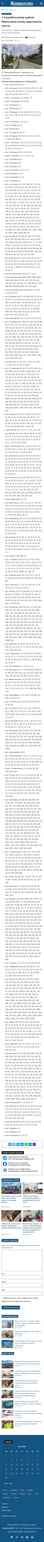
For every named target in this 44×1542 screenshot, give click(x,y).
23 (6, 1473)
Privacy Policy (6, 1510)
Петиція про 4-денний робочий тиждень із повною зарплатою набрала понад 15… (28, 1413)
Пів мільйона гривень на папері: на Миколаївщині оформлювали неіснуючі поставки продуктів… (27, 1393)
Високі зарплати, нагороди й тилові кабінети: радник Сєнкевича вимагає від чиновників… (27, 1323)
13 (27, 1464)
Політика (14, 1494)
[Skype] (18, 1144)
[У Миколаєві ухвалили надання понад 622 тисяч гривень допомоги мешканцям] (7, 1344)
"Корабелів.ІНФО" (8, 1528)
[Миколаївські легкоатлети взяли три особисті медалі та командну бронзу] (11, 1188)
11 (17, 1464)
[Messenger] (22, 1144)
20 (27, 1469)
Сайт (3, 1290)
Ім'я (3, 1274)
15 (37, 1464)
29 (37, 1473)
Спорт (30, 1494)
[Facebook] (9, 1144)
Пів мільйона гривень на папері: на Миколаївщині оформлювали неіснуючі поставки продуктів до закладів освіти (32, 1228)
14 (32, 1464)
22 (37, 1469)
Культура (5, 1494)
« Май (6, 1483)
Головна (5, 10)
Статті (37, 1494)
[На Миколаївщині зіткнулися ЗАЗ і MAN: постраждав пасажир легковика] (7, 1404)
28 (32, 1473)
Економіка (30, 1490)
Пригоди (22, 1494)
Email (4, 1282)
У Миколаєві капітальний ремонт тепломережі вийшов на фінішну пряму (11, 1226)
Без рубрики (13, 1490)
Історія (5, 1490)
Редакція (5, 1507)
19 (22, 1469)
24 (11, 1473)
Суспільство (12, 10)
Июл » (11, 1483)
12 (22, 1464)
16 (6, 1469)
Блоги (22, 1490)
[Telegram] (30, 1144)
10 (11, 1464)
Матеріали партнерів (9, 1516)
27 (27, 1473)
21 (32, 1469)
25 (17, 1473)
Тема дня (16, 1497)
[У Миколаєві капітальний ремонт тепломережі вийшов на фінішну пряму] (11, 1216)
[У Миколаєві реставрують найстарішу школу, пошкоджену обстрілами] (7, 1424)
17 (11, 1469)
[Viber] (34, 1144)
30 (6, 1478)
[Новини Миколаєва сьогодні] (22, 3)
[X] (13, 1144)
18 (17, 1469)
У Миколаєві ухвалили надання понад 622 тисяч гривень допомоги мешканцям (28, 1343)
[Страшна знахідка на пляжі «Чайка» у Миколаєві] (7, 1334)
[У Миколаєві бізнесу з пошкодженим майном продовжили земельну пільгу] (33, 1188)
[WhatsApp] (26, 1144)
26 (22, 1473)
